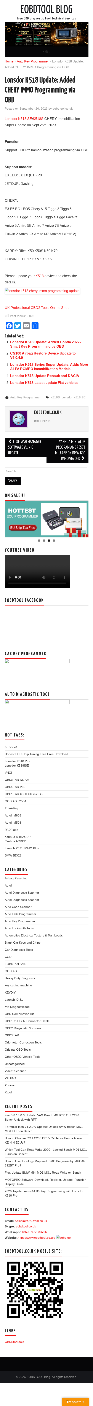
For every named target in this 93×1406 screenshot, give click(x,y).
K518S (38, 119)
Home (9, 61)
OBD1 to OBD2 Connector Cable (27, 1021)
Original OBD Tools (18, 1049)
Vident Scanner (15, 1071)
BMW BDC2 (13, 855)
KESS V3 (11, 747)
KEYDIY (10, 992)
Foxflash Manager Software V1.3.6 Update (24, 447)
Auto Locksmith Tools (19, 928)
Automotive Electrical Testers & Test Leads (34, 935)
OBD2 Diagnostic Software (23, 1028)
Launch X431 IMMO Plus (22, 848)
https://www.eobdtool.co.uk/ (36, 1237)
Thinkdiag (11, 808)
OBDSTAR (12, 1035)
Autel (8, 885)
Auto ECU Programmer (20, 914)
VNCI (8, 772)
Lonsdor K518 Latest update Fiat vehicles (44, 383)
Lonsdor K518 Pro (17, 761)
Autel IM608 (13, 815)
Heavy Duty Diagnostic (20, 978)
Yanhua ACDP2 (15, 841)
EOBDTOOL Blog (46, 10)
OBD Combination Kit (19, 1014)
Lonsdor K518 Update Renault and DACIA (44, 376)
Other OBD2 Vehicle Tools (22, 1056)
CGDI (8, 957)
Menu (46, 52)
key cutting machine (18, 985)
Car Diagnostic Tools (19, 949)
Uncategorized (15, 1064)
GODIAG (11, 971)
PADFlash (11, 829)
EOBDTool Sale (15, 964)
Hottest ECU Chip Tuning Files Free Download (36, 754)
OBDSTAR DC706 (17, 779)
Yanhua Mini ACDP (17, 837)
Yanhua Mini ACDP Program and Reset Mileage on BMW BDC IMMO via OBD (70, 450)
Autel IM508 (13, 822)
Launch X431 (14, 999)
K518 (39, 276)
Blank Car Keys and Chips (22, 942)
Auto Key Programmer (33, 61)
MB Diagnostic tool (17, 1006)
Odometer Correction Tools (23, 1042)
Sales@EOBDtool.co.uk (31, 1220)
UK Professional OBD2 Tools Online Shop (37, 308)
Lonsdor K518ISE (18, 119)
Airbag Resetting (16, 878)
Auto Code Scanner (18, 907)
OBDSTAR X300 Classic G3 (24, 794)
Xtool (8, 1092)
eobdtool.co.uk (63, 108)
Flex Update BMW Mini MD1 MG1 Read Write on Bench (43, 1172)
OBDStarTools (14, 1342)
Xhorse (9, 1085)
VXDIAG (10, 1078)
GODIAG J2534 (15, 801)
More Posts (42, 421)
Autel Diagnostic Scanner (22, 892)
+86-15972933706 (34, 1232)
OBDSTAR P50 (15, 787)
